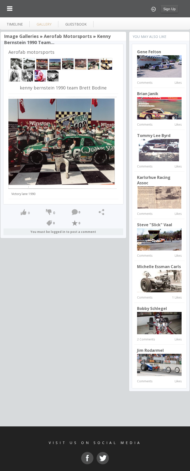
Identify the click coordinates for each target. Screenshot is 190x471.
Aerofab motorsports (68, 36)
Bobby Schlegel (152, 308)
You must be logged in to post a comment (63, 232)
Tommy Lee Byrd (153, 135)
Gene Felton (149, 52)
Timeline (15, 24)
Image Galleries (21, 36)
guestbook (76, 24)
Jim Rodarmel (150, 350)
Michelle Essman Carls (159, 266)
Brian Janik (147, 93)
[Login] (153, 8)
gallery (44, 24)
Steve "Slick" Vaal (154, 224)
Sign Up (169, 9)
